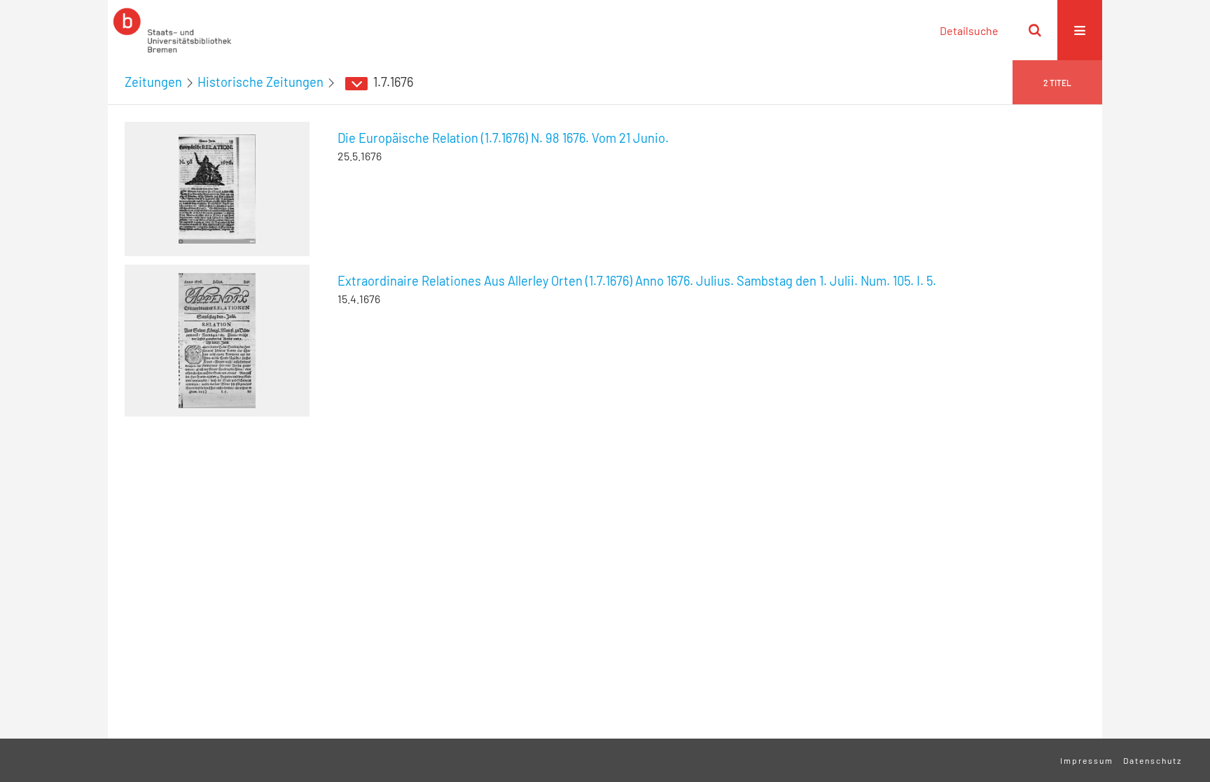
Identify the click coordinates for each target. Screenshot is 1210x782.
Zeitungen (153, 82)
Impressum (1086, 760)
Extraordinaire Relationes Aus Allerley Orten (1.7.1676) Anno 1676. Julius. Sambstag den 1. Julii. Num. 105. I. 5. (637, 280)
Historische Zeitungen (260, 82)
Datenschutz (1152, 760)
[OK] (1035, 30)
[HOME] (172, 30)
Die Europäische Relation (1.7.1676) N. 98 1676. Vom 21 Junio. (503, 138)
